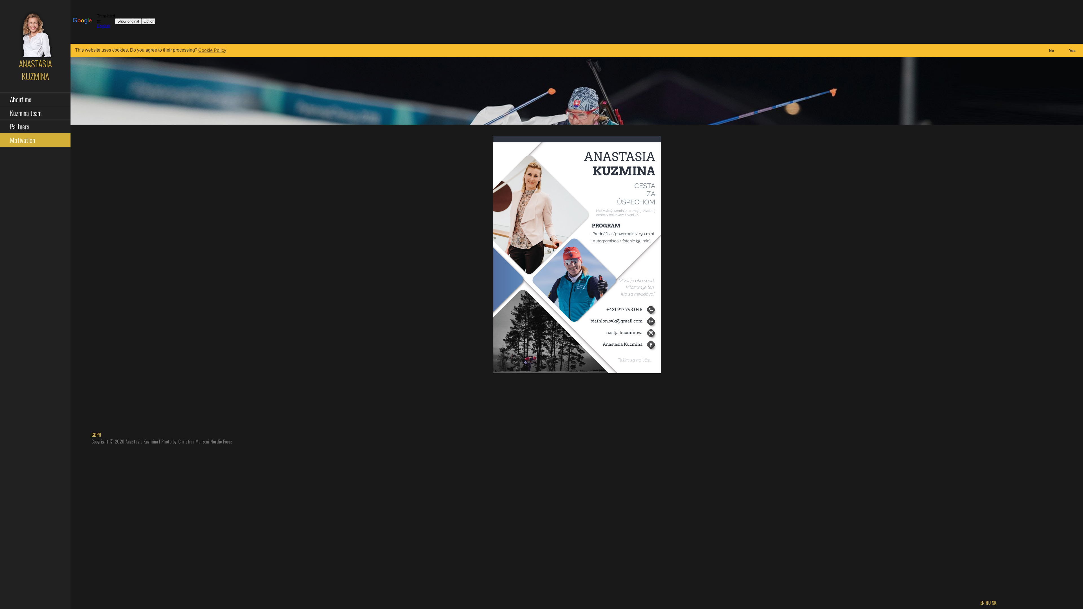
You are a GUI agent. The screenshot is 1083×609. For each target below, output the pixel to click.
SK (994, 602)
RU (988, 602)
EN (982, 602)
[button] (1052, 50)
